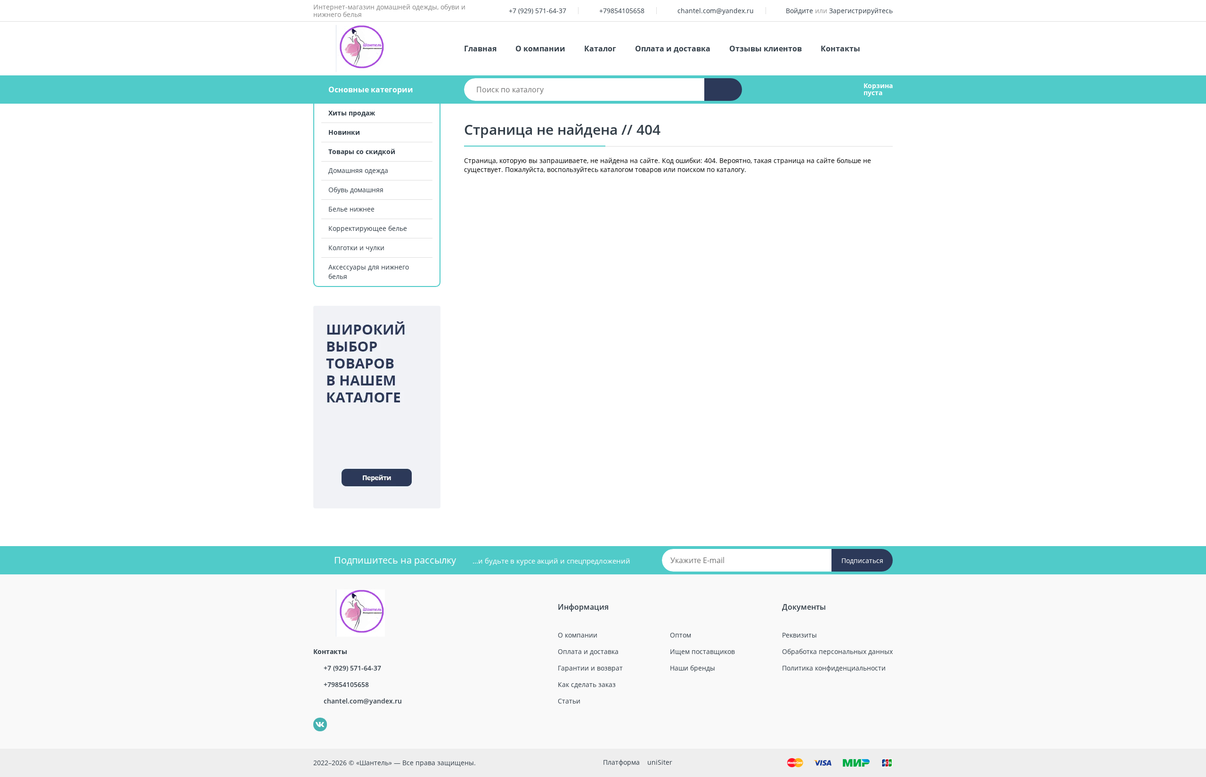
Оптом (680, 634)
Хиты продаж (351, 112)
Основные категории (370, 89)
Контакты (840, 48)
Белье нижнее (351, 208)
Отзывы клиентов (765, 48)
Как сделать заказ (587, 684)
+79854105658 (621, 10)
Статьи (569, 700)
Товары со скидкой (361, 151)
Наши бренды (692, 667)
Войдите (799, 10)
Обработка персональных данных (837, 651)
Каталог (600, 48)
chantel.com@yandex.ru (715, 10)
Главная (480, 48)
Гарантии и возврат (590, 667)
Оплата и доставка (672, 48)
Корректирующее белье (367, 228)
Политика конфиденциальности (834, 667)
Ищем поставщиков (702, 651)
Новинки (344, 132)
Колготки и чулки (356, 247)
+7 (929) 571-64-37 (537, 10)
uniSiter (659, 762)
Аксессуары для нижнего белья (368, 271)
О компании (540, 48)
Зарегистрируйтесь (861, 10)
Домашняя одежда (358, 170)
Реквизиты (799, 634)
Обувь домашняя (355, 189)
